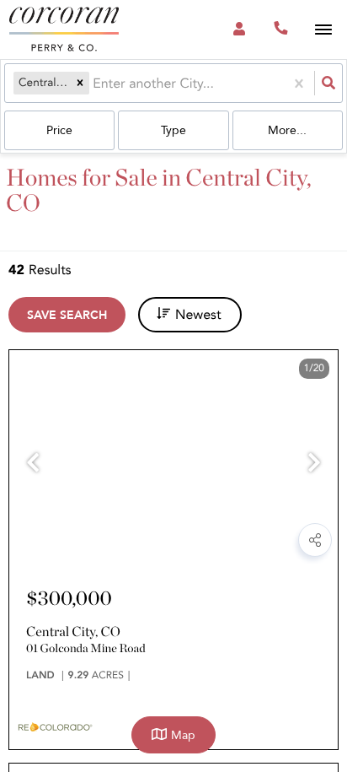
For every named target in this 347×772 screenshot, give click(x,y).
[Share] (315, 540)
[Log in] (239, 29)
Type (173, 130)
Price (59, 130)
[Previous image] (32, 464)
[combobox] (94, 83)
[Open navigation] (323, 30)
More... (287, 130)
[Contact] (230, 545)
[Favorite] (273, 545)
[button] (80, 83)
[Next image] (314, 464)
